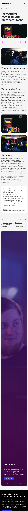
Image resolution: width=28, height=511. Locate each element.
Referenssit (4, 8)
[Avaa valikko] (24, 3)
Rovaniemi (14, 506)
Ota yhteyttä (8, 478)
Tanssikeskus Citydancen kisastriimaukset (19, 224)
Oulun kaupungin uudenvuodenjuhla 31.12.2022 (6, 224)
